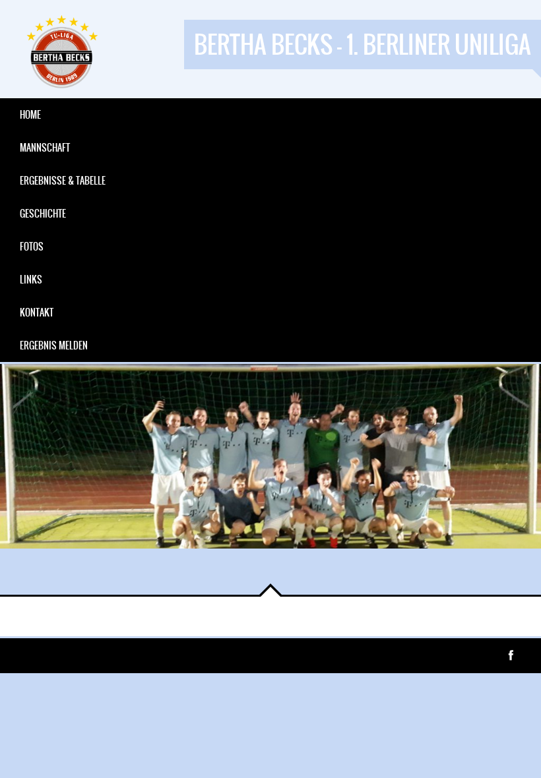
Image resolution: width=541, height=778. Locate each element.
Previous (20, 575)
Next (59, 575)
